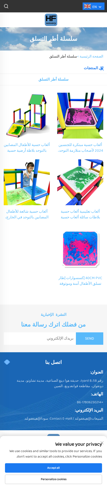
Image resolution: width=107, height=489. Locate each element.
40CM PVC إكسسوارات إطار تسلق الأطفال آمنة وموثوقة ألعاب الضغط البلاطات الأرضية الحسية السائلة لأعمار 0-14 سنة (80, 281)
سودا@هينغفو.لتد (36, 418)
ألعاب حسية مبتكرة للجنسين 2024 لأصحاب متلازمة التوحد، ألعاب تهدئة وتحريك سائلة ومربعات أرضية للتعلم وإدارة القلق (80, 148)
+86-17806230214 (90, 402)
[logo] (51, 20)
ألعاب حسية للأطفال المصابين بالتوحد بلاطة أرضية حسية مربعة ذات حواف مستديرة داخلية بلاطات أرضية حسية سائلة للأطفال (27, 148)
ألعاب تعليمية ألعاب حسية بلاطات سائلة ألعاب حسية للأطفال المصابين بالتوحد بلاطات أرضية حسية (80, 214)
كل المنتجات (93, 68)
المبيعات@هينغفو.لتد (89, 418)
